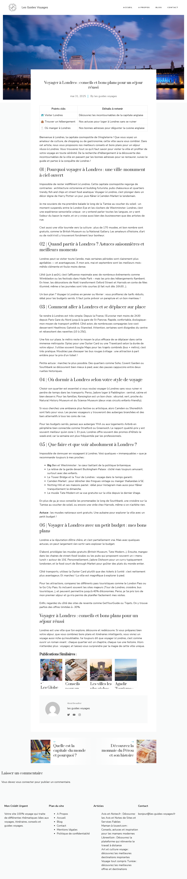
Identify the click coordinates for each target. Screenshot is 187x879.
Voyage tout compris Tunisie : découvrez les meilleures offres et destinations (119, 865)
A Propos (62, 814)
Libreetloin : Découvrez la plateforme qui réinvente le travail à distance (118, 841)
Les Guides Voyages (35, 7)
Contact (172, 7)
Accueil (61, 818)
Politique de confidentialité (73, 833)
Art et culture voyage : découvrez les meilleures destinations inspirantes (116, 853)
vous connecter (25, 782)
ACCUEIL (128, 7)
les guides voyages (105, 96)
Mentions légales (67, 829)
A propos (144, 7)
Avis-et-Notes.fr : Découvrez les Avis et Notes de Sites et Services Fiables (118, 817)
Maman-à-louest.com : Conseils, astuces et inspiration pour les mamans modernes (119, 829)
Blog (159, 7)
